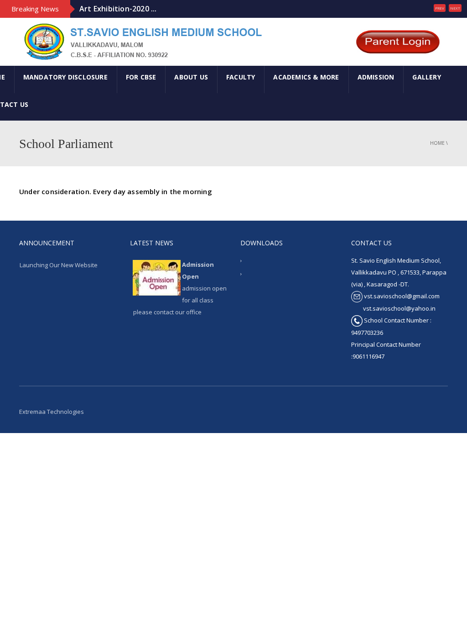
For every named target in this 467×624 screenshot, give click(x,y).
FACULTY (240, 77)
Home (437, 143)
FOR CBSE (141, 77)
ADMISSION (376, 77)
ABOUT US (191, 77)
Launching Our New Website (59, 265)
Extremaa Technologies (51, 411)
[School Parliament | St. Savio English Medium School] (141, 41)
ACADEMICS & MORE (306, 77)
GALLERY (426, 77)
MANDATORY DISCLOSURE (65, 77)
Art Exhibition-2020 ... (118, 9)
